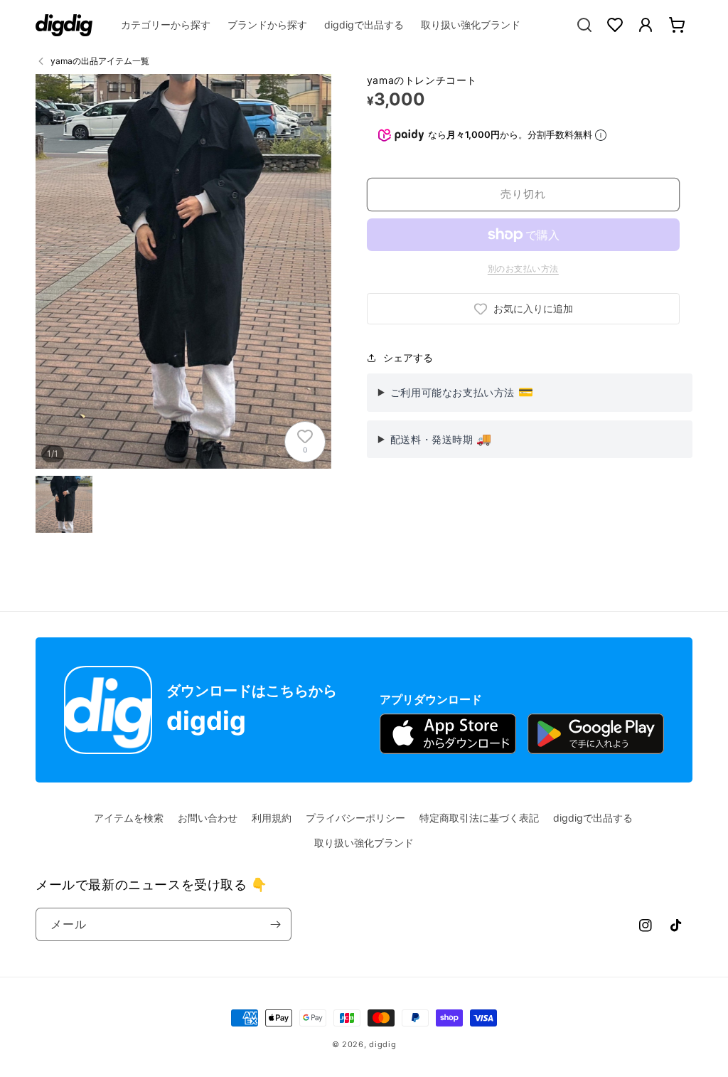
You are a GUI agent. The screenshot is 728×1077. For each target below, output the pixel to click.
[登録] (275, 924)
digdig (382, 1044)
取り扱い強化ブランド (364, 843)
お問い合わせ (207, 818)
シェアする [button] (408, 357)
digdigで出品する (593, 818)
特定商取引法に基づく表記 (479, 818)
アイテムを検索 (129, 818)
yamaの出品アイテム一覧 (99, 60)
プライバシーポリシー (355, 818)
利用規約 (271, 818)
